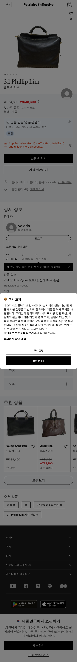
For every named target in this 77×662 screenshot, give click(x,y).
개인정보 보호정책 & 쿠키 (19, 333)
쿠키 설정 (38, 350)
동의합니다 (38, 360)
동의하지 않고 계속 (15, 339)
